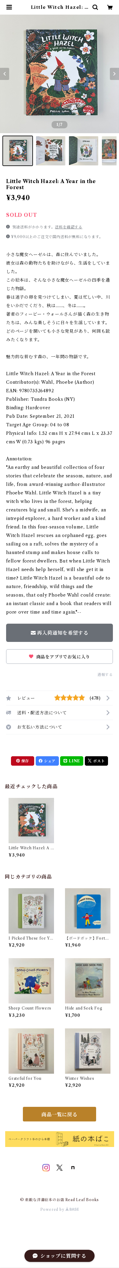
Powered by (53, 1209)
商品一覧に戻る (59, 1114)
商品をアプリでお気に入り (62, 657)
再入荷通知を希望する (62, 633)
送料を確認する (68, 227)
